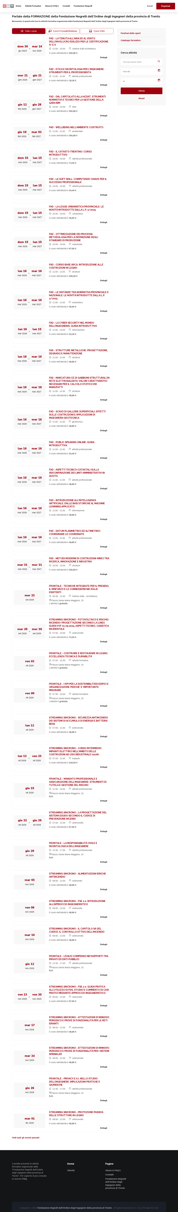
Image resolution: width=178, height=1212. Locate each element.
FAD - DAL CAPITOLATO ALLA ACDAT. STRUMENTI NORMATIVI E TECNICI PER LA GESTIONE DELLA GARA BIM (77, 99)
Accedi (150, 6)
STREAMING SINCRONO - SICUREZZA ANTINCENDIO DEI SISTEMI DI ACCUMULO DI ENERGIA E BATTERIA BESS (78, 720)
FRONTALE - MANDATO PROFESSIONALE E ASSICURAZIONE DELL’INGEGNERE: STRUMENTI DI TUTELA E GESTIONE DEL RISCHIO (77, 781)
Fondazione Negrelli (83, 6)
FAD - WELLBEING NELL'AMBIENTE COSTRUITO (76, 127)
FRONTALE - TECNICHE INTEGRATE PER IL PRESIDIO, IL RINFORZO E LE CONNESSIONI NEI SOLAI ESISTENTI (79, 589)
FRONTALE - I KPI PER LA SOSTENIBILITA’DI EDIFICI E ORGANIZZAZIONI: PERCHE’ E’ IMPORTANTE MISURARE (78, 687)
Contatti (66, 6)
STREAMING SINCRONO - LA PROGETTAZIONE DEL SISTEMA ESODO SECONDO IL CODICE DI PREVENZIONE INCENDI (78, 815)
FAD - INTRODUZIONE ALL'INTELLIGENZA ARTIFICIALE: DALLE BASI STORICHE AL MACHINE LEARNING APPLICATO (77, 503)
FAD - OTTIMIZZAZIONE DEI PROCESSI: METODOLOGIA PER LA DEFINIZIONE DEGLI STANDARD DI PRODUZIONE (73, 237)
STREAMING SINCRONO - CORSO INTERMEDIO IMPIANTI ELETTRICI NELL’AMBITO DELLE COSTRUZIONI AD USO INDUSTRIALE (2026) (75, 751)
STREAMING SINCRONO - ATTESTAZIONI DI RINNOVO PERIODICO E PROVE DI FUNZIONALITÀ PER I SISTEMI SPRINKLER (79, 1051)
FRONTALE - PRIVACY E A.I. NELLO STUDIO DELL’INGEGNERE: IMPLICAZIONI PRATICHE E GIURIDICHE (74, 1081)
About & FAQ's (52, 6)
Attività (71, 1170)
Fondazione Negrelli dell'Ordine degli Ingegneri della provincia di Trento (74, 1208)
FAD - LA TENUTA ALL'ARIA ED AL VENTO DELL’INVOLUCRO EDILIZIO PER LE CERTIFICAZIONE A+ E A (78, 41)
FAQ (24, 1179)
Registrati (165, 6)
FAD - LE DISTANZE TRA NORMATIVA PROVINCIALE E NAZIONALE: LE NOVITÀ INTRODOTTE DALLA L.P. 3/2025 (79, 295)
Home (18, 6)
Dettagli (103, 57)
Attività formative (33, 6)
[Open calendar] (159, 70)
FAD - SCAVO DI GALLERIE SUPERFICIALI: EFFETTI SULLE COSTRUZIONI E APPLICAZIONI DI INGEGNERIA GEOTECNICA (77, 414)
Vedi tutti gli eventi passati (25, 1137)
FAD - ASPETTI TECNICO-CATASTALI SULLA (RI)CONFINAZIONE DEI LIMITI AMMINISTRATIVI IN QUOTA (77, 472)
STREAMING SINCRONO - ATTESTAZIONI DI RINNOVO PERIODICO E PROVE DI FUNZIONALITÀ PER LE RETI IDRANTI (79, 1020)
